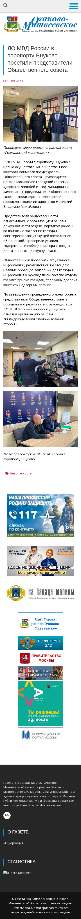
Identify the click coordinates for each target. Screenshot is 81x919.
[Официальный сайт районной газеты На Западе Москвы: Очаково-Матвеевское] (40, 24)
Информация (13, 843)
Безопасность (21, 473)
